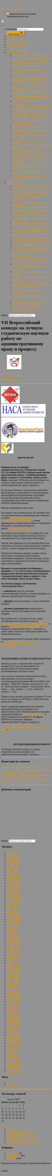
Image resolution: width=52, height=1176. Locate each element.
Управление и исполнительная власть (31, 55)
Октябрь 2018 (13, 1025)
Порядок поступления (18, 44)
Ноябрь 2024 (13, 883)
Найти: (4, 315)
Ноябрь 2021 (13, 947)
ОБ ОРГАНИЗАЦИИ (17, 1131)
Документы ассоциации (19, 49)
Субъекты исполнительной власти (30, 75)
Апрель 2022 (13, 934)
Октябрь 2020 (13, 976)
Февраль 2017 (14, 1061)
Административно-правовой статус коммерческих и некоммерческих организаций (30, 86)
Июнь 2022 (12, 929)
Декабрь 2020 (13, 971)
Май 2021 (11, 960)
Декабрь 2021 (13, 945)
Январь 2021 (13, 968)
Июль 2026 (12, 852)
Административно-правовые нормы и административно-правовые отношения (31, 65)
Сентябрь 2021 (14, 953)
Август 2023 (13, 904)
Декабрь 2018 (13, 1022)
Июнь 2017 (12, 1051)
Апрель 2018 (13, 1033)
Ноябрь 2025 (13, 865)
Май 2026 (11, 855)
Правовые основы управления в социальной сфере (28, 177)
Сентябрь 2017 (14, 1043)
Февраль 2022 (14, 940)
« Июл (4, 1124)
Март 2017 (12, 1058)
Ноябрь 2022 (13, 922)
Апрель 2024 (13, 893)
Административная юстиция (27, 155)
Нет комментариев (10, 381)
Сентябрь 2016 (14, 1069)
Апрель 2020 (13, 989)
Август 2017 (13, 1045)
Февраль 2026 (14, 860)
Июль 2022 (12, 927)
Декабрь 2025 (13, 862)
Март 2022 (12, 937)
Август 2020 (13, 978)
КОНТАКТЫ (13, 1139)
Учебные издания (15, 181)
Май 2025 (11, 873)
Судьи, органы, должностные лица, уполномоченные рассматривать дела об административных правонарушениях (31, 121)
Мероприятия (13, 1156)
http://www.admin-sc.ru (33, 714)
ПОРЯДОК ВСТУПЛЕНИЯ (21, 1137)
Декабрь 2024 (13, 880)
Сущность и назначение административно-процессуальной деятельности (30, 135)
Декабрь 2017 (13, 1040)
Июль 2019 (12, 1004)
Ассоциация (7, 378)
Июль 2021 (12, 955)
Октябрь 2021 (13, 950)
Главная (11, 37)
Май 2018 (11, 1030)
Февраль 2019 (14, 1017)
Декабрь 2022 (13, 919)
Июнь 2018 (12, 1027)
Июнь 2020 (12, 984)
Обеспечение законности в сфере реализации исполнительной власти (30, 128)
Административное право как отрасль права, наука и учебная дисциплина (31, 58)
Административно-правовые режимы (31, 106)
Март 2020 (12, 991)
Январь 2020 (13, 994)
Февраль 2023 (14, 916)
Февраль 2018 (14, 1038)
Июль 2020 (12, 981)
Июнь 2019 (12, 1007)
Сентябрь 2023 (14, 901)
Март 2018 (12, 1035)
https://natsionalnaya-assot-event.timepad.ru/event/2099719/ (17, 519)
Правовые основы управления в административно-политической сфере (29, 166)
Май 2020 (11, 986)
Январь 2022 (13, 942)
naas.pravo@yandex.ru (19, 528)
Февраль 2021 (14, 965)
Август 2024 (13, 888)
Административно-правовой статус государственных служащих (30, 79)
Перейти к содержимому (13, 9)
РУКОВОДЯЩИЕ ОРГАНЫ (21, 1134)
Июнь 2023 (12, 909)
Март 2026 (12, 857)
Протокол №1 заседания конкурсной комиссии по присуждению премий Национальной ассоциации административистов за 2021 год (26, 769)
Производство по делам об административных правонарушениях (31, 151)
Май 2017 (11, 1053)
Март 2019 (12, 1014)
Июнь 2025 (12, 870)
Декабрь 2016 (13, 1063)
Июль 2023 (12, 906)
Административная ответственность (31, 111)
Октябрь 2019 (13, 1002)
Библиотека (12, 1153)
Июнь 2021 (12, 958)
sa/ (9, 730)
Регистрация (13, 1082)
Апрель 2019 (13, 1012)
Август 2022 (13, 924)
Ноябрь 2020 (13, 973)
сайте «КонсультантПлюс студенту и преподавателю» (24, 622)
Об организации (15, 39)
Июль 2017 (12, 1048)
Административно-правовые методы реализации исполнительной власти (31, 97)
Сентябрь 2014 (14, 1071)
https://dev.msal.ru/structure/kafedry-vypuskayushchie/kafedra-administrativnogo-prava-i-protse (25, 727)
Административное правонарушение (31, 109)
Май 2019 (11, 1009)
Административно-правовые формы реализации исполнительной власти (31, 92)
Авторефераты (14, 184)
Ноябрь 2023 (13, 898)
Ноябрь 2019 (13, 999)
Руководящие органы (17, 42)
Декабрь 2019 (13, 996)
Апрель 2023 (13, 914)
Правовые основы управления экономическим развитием (28, 172)
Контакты (12, 47)
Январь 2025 (13, 878)
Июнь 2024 (12, 891)
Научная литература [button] (17, 52)
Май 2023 (11, 911)
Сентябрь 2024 (14, 885)
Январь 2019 (13, 1020)
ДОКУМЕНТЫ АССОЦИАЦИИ (23, 1142)
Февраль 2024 (14, 896)
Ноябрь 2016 (13, 1066)
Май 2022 (11, 932)
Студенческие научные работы (25, 626)
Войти (10, 1085)
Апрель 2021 (13, 963)
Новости (5, 373)
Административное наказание (28, 114)
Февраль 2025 (14, 875)
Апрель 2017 (13, 1056)
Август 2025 (13, 867)
